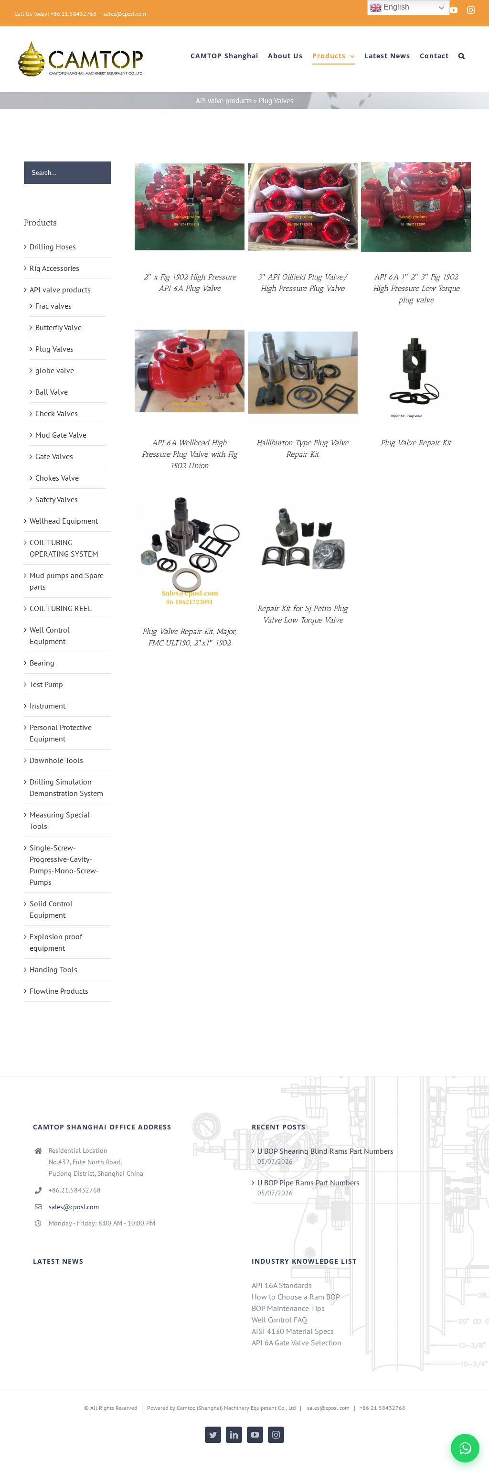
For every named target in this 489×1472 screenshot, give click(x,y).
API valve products (224, 100)
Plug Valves (54, 349)
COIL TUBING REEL (61, 608)
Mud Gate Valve (60, 435)
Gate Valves (54, 456)
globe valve (54, 370)
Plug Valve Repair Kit (416, 442)
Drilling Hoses (53, 246)
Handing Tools (53, 969)
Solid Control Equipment (51, 909)
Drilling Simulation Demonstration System (66, 787)
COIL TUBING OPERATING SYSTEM (64, 548)
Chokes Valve (57, 478)
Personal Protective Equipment (61, 732)
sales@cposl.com (125, 13)
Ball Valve (51, 392)
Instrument (47, 705)
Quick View (189, 208)
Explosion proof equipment (56, 942)
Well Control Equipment (50, 635)
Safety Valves (56, 499)
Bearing (42, 662)
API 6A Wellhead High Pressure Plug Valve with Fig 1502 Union (189, 454)
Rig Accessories (54, 268)
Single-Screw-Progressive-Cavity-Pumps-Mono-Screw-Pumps (64, 865)
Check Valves (56, 413)
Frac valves (53, 306)
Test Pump (46, 684)
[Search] (461, 56)
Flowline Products (59, 991)
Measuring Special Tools (60, 820)
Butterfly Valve (58, 327)
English (395, 7)
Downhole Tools (56, 760)
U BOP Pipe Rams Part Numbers (308, 1182)
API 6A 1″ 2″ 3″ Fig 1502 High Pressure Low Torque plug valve (416, 288)
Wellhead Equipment (64, 521)
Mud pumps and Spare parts (67, 580)
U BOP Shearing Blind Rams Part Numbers (325, 1151)
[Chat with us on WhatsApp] (465, 1448)
